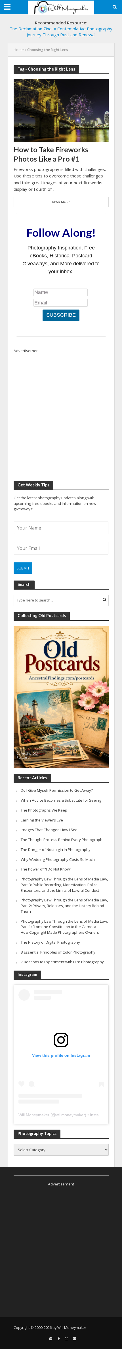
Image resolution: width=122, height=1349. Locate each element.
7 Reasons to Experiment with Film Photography (62, 961)
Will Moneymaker (33, 1115)
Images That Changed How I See (49, 829)
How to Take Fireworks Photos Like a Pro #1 (51, 154)
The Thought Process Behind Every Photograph (61, 839)
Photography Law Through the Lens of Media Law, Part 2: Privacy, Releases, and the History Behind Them (64, 905)
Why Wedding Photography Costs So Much (58, 859)
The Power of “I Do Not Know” (46, 869)
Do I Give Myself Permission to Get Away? (57, 790)
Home (19, 49)
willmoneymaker (70, 1115)
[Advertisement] (61, 414)
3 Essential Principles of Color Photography (58, 952)
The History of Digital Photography (50, 942)
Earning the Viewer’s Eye (42, 820)
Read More (61, 202)
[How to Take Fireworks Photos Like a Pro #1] (61, 110)
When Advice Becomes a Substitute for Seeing (61, 800)
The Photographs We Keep (44, 810)
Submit (23, 568)
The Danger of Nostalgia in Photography (56, 849)
